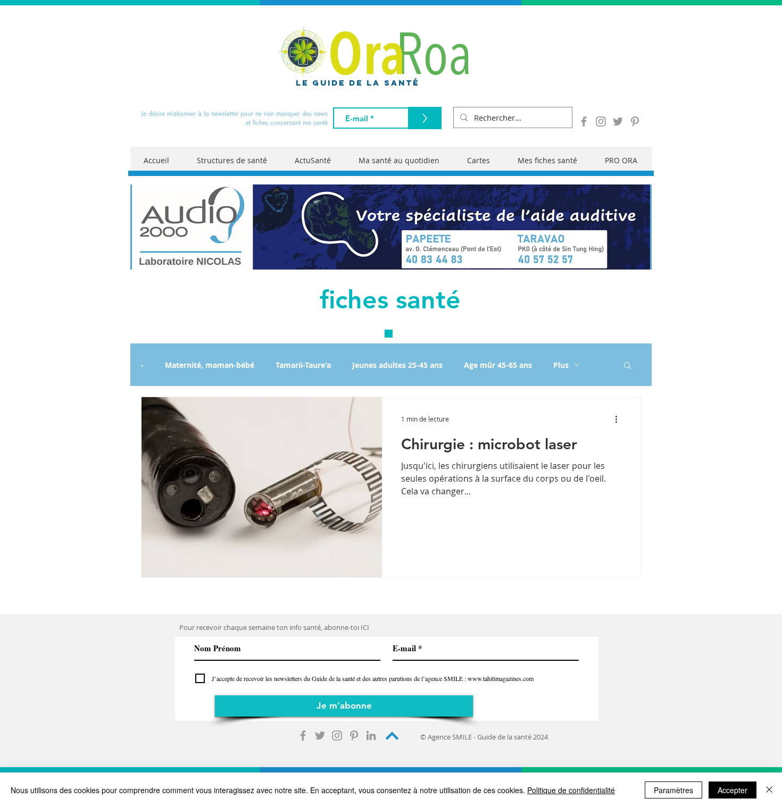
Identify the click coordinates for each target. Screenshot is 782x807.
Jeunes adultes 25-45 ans (397, 364)
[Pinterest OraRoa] (635, 121)
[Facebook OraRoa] (583, 121)
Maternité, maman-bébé (209, 364)
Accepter (732, 790)
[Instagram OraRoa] (601, 121)
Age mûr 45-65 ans (498, 364)
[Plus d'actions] (619, 419)
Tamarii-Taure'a (303, 364)
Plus (561, 364)
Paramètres (673, 790)
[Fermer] (769, 789)
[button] (627, 366)
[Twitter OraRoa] (618, 121)
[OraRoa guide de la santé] (303, 735)
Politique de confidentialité (571, 790)
